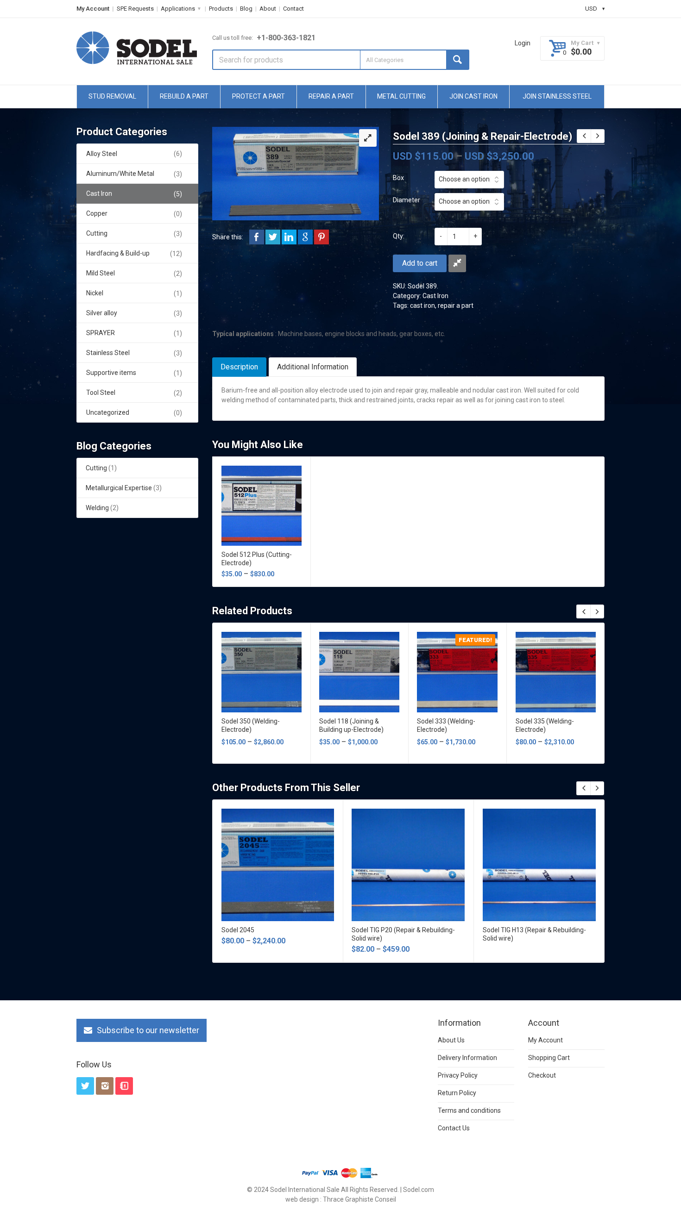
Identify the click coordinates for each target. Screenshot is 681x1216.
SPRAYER (100, 333)
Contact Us (454, 1128)
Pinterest (321, 237)
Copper (96, 213)
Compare (457, 263)
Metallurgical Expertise (119, 488)
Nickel (94, 293)
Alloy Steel (101, 153)
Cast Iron (435, 295)
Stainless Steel (108, 352)
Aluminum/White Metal (120, 173)
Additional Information (312, 366)
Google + (305, 237)
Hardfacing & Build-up (118, 253)
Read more (539, 862)
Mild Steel (100, 273)
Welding (97, 507)
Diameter (406, 200)
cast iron (422, 305)
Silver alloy (101, 313)
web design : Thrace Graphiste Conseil (340, 1199)
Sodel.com (418, 1189)
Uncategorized (107, 412)
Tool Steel (100, 392)
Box (398, 177)
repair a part (455, 305)
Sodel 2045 (237, 930)
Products (221, 8)
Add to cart (419, 263)
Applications (178, 8)
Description (239, 366)
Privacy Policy (458, 1075)
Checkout (542, 1075)
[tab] (239, 367)
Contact (293, 8)
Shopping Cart (549, 1057)
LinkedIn (289, 237)
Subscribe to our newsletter (148, 1030)
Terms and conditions (469, 1110)
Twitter (272, 237)
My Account (92, 8)
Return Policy (457, 1093)
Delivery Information (467, 1057)
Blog (246, 8)
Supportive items (111, 372)
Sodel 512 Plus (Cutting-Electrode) (256, 559)
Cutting (96, 233)
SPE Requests (135, 8)
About (267, 8)
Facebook (256, 237)
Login (522, 43)
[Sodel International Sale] (136, 48)
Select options (261, 503)
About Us (451, 1040)
